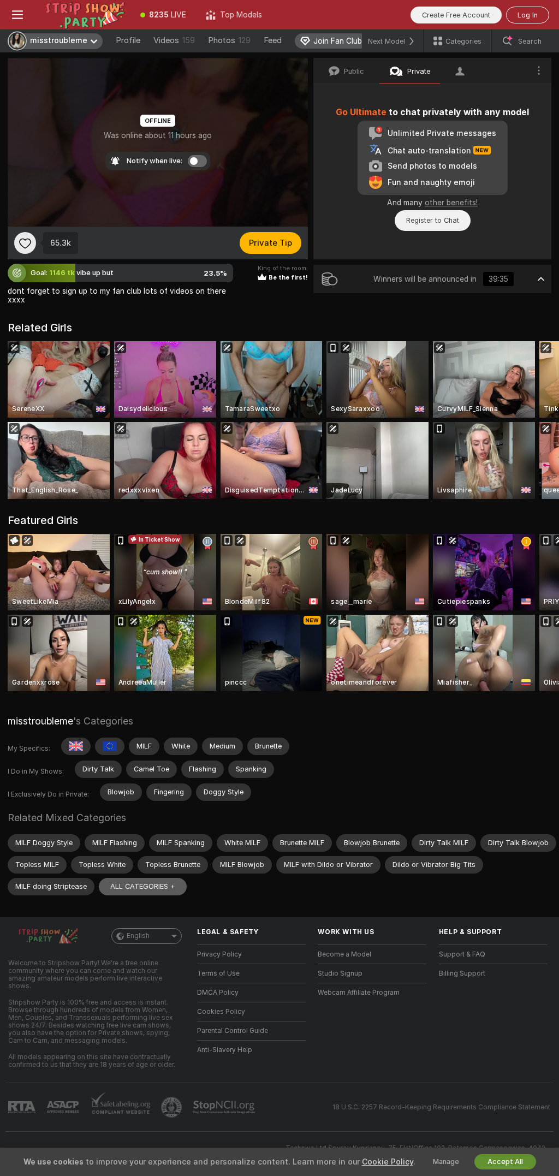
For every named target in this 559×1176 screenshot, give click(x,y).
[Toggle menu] (17, 14)
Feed (273, 40)
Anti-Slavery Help (224, 1050)
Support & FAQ (462, 954)
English (138, 936)
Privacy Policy (219, 954)
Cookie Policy (387, 1161)
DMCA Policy (218, 992)
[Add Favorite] (25, 243)
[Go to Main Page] (82, 14)
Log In (528, 15)
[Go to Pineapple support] (172, 1107)
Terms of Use (218, 973)
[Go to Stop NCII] (225, 1107)
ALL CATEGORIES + (142, 886)
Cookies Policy (221, 1011)
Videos (174, 40)
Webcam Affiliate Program (359, 992)
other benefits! (451, 202)
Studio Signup (340, 973)
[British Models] (76, 746)
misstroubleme (40, 721)
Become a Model (344, 954)
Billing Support (462, 973)
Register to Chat (432, 220)
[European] (109, 746)
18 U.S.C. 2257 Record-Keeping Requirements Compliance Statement (441, 1107)
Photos (229, 40)
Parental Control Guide (232, 1031)
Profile (128, 40)
